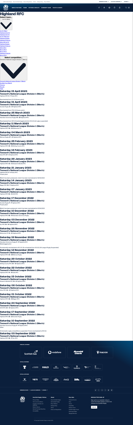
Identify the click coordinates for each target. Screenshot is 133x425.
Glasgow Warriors (73, 413)
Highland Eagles (4, 38)
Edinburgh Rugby (73, 411)
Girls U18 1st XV (4, 42)
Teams (25, 7)
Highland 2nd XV (5, 33)
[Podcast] (111, 390)
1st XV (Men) (3, 31)
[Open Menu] (129, 7)
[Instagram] (102, 390)
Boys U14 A (3, 51)
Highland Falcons (5, 40)
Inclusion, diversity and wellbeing (38, 404)
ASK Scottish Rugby (7, 1)
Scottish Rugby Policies (39, 397)
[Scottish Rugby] (6, 7)
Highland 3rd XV (5, 35)
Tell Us (34, 1)
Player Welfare (47, 1)
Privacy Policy (36, 399)
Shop (70, 401)
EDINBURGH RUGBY (103, 1)
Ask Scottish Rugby (55, 401)
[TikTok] (95, 390)
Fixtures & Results (34, 7)
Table (1, 89)
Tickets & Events (57, 7)
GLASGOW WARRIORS (116, 1)
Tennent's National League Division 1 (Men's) (12, 81)
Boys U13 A (3, 55)
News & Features (17, 7)
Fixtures (2, 85)
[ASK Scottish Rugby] (22, 402)
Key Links (71, 397)
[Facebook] (105, 390)
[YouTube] (108, 390)
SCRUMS (126, 1)
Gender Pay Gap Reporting (39, 409)
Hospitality (71, 405)
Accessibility (35, 411)
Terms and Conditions (38, 401)
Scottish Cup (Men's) (6, 83)
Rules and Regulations (56, 409)
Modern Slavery (36, 407)
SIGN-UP (94, 407)
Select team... (6, 17)
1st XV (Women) (4, 36)
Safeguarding (40, 1)
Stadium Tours (72, 407)
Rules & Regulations (27, 1)
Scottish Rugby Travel (74, 409)
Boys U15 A (3, 50)
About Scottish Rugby (17, 1)
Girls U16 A (3, 48)
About (52, 397)
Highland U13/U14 (5, 53)
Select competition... (14, 57)
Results (2, 87)
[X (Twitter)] (98, 390)
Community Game (46, 7)
